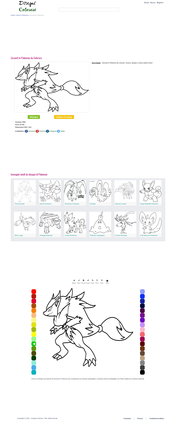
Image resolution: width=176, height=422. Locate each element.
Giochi (18, 15)
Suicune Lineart (120, 204)
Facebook (31, 131)
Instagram (52, 131)
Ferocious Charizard (72, 204)
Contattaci (127, 418)
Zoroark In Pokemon (61, 379)
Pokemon (25, 15)
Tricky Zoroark (19, 204)
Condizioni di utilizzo (156, 418)
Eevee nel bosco (45, 204)
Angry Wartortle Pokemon (149, 204)
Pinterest (42, 131)
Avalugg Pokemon (46, 235)
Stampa (34, 117)
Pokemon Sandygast (97, 235)
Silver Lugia (19, 235)
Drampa (93, 204)
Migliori (160, 3)
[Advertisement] (88, 37)
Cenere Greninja (121, 235)
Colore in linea (64, 117)
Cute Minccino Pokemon (148, 235)
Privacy (140, 418)
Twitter (62, 131)
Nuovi (153, 3)
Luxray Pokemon (71, 235)
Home (146, 3)
